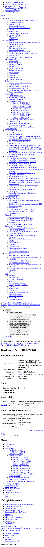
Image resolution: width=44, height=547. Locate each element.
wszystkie (36, 430)
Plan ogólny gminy (11, 197)
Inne (6, 274)
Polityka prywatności (16, 68)
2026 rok (12, 272)
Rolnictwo (12, 244)
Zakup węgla (13, 191)
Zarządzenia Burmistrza (16, 26)
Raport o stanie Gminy (16, 92)
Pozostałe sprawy (14, 246)
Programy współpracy (16, 134)
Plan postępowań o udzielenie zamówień (22, 209)
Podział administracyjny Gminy (19, 88)
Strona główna (5, 343)
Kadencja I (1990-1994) (21, 118)
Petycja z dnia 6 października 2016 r (20, 261)
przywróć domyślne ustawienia (19, 334)
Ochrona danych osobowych (18, 292)
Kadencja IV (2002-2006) (21, 112)
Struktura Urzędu (14, 24)
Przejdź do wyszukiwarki (16, 12)
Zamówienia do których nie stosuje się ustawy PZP (25, 204)
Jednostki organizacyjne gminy (19, 86)
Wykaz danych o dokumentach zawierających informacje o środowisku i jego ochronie (24, 179)
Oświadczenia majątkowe (17, 48)
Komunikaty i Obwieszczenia (18, 176)
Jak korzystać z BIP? (14, 2)
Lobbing (12, 286)
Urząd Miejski (9, 41)
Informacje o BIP (10, 59)
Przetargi (8, 215)
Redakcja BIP (13, 39)
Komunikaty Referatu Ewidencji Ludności (22, 162)
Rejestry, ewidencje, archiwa (18, 285)
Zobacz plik (22, 374)
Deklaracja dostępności (16, 79)
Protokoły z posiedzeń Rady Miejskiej (21, 119)
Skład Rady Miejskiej (16, 96)
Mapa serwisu (12, 6)
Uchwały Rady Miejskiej (17, 22)
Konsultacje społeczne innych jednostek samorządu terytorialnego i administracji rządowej (25, 153)
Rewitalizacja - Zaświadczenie (19, 252)
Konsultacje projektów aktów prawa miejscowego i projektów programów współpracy (25, 139)
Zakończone (13, 208)
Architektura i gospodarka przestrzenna (21, 228)
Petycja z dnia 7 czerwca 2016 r (19, 255)
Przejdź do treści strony (15, 8)
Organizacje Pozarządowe (13, 130)
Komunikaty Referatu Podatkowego (20, 163)
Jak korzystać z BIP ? (12, 533)
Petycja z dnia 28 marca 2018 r (19, 263)
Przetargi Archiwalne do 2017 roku (20, 224)
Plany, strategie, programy (17, 283)
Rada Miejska (9, 94)
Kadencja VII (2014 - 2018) (22, 107)
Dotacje (11, 29)
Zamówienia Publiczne (12, 198)
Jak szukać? (13, 37)
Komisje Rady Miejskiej (17, 97)
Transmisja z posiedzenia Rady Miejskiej (22, 127)
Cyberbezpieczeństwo (16, 294)
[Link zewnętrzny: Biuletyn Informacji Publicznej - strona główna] (3, 339)
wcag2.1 (8, 310)
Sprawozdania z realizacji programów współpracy (25, 136)
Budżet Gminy (14, 85)
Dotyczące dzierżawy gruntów (19, 217)
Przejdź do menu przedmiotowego (19, 4)
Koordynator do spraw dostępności (20, 57)
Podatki (11, 241)
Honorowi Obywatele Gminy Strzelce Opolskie (24, 90)
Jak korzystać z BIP (15, 64)
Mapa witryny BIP (15, 63)
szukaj (3, 307)
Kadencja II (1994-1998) (21, 116)
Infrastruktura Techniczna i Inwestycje (21, 250)
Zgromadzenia (13, 31)
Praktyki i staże (14, 55)
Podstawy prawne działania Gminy (20, 83)
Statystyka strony (14, 72)
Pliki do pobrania (14, 143)
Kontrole (12, 275)
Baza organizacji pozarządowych (19, 141)
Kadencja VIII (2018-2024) (22, 105)
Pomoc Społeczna (15, 242)
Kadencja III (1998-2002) (21, 114)
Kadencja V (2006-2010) (21, 110)
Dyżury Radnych (14, 121)
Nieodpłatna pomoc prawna (18, 248)
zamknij (3, 15)
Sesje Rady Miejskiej (16, 99)
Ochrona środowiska (15, 233)
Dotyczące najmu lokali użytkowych (21, 219)
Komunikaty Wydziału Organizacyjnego (22, 173)
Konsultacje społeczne (16, 279)
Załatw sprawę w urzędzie (13, 226)
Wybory (11, 281)
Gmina (7, 81)
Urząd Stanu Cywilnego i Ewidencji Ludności (24, 231)
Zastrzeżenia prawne (15, 70)
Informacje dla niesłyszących (18, 33)
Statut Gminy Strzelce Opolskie (19, 123)
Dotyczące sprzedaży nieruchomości (21, 220)
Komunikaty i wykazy (12, 156)
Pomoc (7, 18)
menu (38, 305)
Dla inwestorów (14, 277)
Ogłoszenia (12, 75)
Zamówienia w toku (15, 206)
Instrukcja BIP (13, 61)
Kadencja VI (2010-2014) (21, 108)
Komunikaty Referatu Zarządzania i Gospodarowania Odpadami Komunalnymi (23, 166)
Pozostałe (12, 222)
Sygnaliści (12, 297)
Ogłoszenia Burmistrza (16, 175)
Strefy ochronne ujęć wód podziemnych (22, 189)
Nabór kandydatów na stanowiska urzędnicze (23, 20)
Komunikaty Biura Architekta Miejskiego (22, 160)
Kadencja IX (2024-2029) (21, 103)
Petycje (7, 253)
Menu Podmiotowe (11, 129)
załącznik (4, 405)
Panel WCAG (12, 10)
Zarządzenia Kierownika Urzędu (19, 28)
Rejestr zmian (13, 74)
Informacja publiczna (16, 296)
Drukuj (3, 434)
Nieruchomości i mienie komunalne (20, 239)
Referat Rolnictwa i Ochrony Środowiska (22, 158)
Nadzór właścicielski (15, 299)
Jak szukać (12, 66)
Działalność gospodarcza (17, 230)
